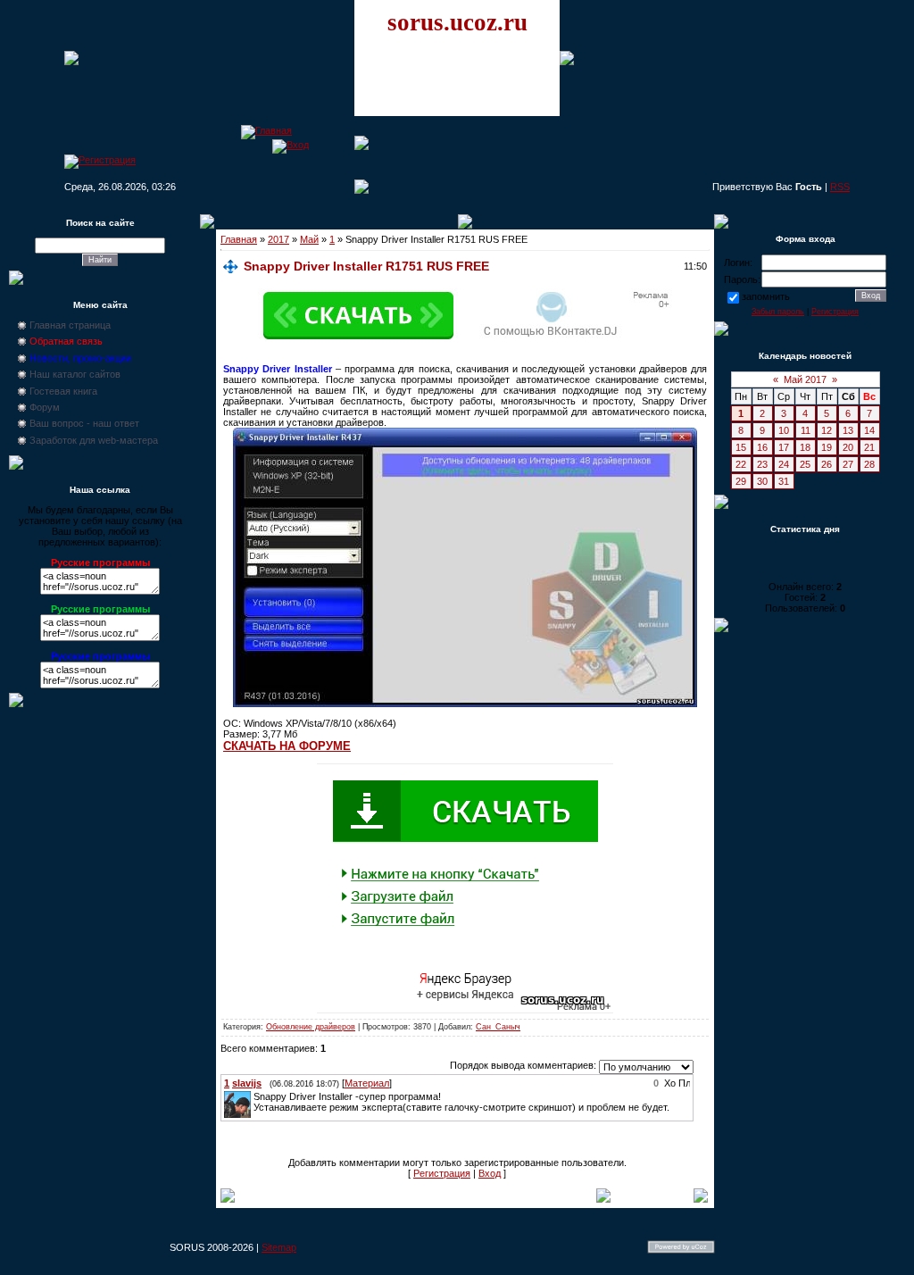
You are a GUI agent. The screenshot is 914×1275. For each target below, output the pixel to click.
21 (869, 447)
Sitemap (279, 1247)
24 (783, 464)
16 (762, 447)
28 (869, 464)
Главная (238, 239)
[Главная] (266, 130)
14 (869, 430)
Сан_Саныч (498, 1026)
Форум (44, 407)
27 (848, 464)
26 (826, 464)
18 (805, 447)
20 (848, 447)
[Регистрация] (100, 159)
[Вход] (290, 144)
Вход (489, 1173)
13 (848, 430)
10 (783, 430)
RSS (840, 186)
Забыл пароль (778, 311)
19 (826, 447)
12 (826, 430)
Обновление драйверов (310, 1026)
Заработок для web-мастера (93, 440)
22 (740, 464)
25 (805, 464)
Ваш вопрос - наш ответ (84, 423)
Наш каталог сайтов (74, 374)
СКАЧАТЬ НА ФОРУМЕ (287, 746)
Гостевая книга (63, 391)
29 (740, 481)
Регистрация (441, 1173)
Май (309, 239)
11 (805, 430)
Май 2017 (805, 379)
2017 (278, 239)
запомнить (766, 296)
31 (783, 481)
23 (762, 464)
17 (783, 447)
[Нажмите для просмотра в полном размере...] (465, 703)
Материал (367, 1083)
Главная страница (70, 325)
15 (740, 447)
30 (762, 481)
